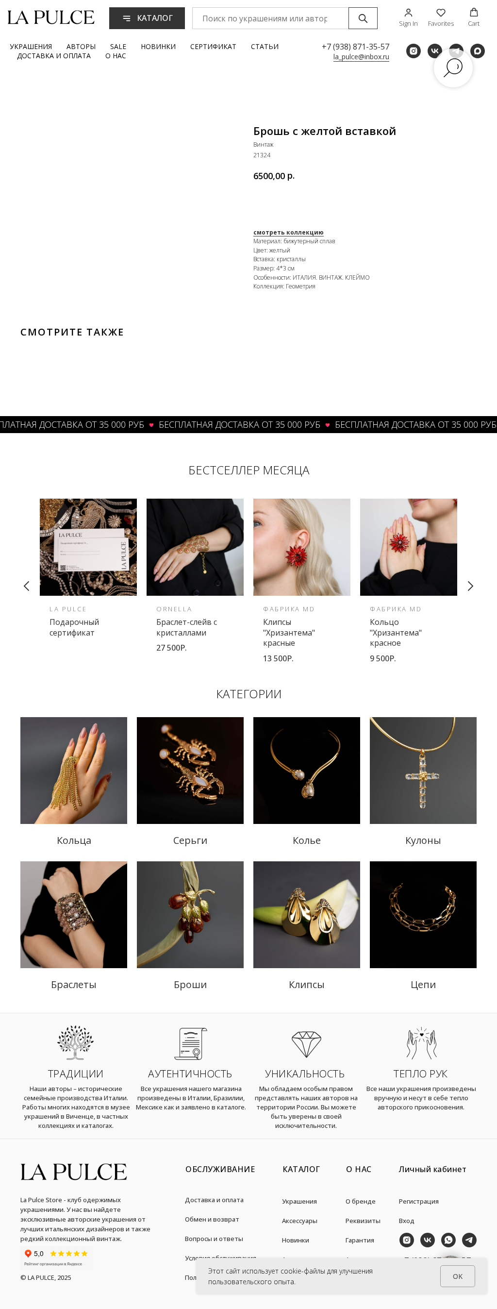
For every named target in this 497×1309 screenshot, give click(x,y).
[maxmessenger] (477, 51)
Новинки (158, 46)
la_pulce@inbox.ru (361, 56)
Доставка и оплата (54, 55)
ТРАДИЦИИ (76, 1073)
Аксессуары (299, 1220)
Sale (118, 46)
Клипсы (307, 984)
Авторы (81, 46)
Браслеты (74, 984)
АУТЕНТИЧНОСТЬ (190, 1073)
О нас (115, 55)
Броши (190, 984)
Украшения (31, 46)
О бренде (361, 1201)
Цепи (423, 984)
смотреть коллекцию (288, 232)
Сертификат (213, 46)
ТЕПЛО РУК (421, 1073)
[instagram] (413, 51)
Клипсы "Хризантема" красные (289, 632)
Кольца (74, 840)
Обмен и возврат (212, 1219)
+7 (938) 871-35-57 (355, 46)
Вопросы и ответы (214, 1238)
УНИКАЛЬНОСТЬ (305, 1073)
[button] (408, 18)
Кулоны (423, 840)
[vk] (435, 51)
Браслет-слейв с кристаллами (186, 627)
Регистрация (419, 1201)
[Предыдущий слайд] (27, 586)
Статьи (265, 46)
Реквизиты (363, 1220)
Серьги (190, 840)
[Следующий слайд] (470, 586)
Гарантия (360, 1240)
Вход (406, 1220)
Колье (307, 840)
